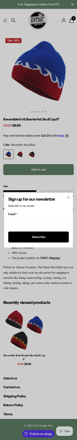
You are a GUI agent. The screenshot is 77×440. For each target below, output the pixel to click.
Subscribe (38, 237)
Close (68, 197)
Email (12, 214)
